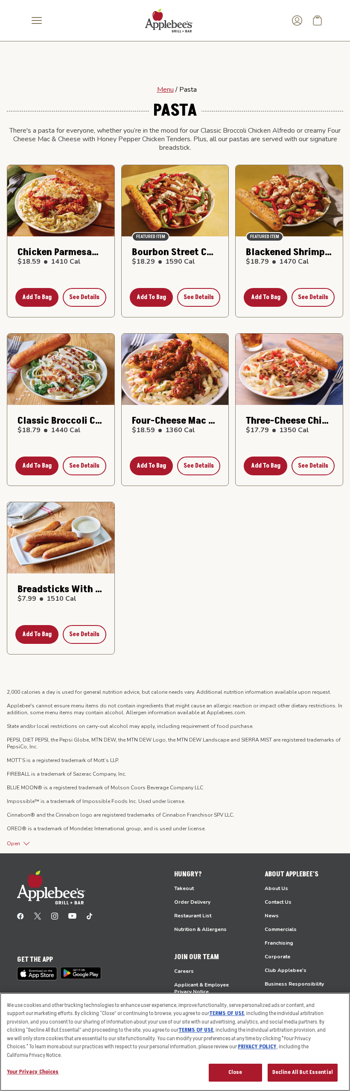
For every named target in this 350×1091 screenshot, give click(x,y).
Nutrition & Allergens (200, 929)
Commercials (281, 929)
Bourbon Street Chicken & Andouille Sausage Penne (175, 252)
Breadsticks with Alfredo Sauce (61, 589)
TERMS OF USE (226, 1013)
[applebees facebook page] (20, 915)
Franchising (279, 943)
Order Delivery (192, 902)
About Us (276, 888)
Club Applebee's (285, 970)
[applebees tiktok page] (89, 915)
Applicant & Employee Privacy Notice (201, 988)
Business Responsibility (294, 983)
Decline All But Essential (302, 1072)
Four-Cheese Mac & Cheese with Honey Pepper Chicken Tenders (175, 421)
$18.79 (277, 261)
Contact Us (278, 902)
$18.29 (163, 261)
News (272, 915)
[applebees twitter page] (37, 915)
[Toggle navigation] (36, 20)
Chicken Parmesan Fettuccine (61, 252)
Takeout (184, 888)
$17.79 (277, 430)
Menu (165, 89)
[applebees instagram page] (54, 915)
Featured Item (150, 236)
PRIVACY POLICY (257, 1046)
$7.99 (47, 598)
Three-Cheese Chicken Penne (289, 421)
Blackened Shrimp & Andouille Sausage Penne (289, 252)
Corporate (277, 956)
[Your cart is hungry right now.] (317, 20)
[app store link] (37, 973)
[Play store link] (81, 973)
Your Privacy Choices (33, 1072)
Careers (184, 971)
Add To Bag (37, 297)
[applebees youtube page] (72, 915)
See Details (84, 297)
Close (235, 1072)
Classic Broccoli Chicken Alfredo (61, 421)
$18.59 (49, 261)
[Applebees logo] (169, 20)
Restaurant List (192, 915)
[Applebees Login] (297, 20)
